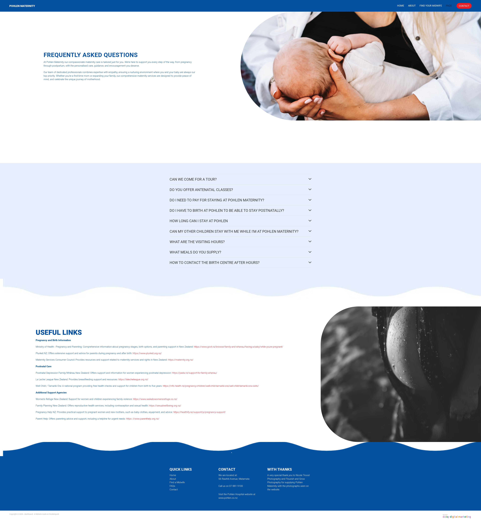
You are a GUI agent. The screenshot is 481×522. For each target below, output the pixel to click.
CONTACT (464, 5)
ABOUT (412, 5)
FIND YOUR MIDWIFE (431, 5)
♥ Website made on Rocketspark (46, 514)
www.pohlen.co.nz (227, 497)
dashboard (28, 514)
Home (173, 475)
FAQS (449, 5)
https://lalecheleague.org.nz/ (133, 379)
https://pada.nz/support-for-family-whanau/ (194, 372)
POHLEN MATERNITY (22, 6)
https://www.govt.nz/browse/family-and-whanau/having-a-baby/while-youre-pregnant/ (238, 346)
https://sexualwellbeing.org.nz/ (165, 405)
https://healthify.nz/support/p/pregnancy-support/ (199, 412)
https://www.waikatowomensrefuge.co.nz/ (155, 399)
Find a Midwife (177, 482)
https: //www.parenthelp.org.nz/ (142, 418)
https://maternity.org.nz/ (180, 359)
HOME (400, 5)
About (173, 478)
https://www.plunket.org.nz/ (147, 353)
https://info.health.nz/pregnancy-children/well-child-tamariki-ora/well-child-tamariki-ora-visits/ (211, 385)
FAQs (172, 485)
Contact (174, 489)
